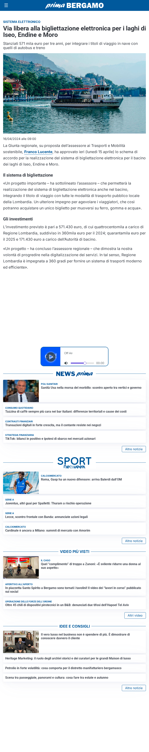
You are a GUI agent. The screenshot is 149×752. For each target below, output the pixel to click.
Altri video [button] (135, 615)
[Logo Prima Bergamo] (74, 5)
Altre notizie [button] (134, 449)
